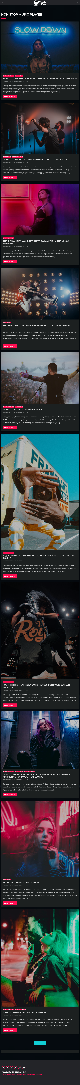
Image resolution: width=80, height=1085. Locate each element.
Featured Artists (14, 1074)
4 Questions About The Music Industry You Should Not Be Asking (39, 556)
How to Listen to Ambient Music (23, 409)
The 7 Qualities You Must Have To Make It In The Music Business (36, 242)
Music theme (19, 75)
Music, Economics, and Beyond (21, 882)
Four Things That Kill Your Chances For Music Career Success (36, 686)
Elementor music (8, 75)
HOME (4, 1074)
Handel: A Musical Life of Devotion (24, 1012)
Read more (9, 96)
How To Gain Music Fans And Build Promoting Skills (35, 159)
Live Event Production (32, 1074)
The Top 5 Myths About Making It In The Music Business (36, 325)
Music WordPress (17, 157)
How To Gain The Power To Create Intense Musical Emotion (40, 78)
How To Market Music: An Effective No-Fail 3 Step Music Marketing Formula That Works (37, 775)
